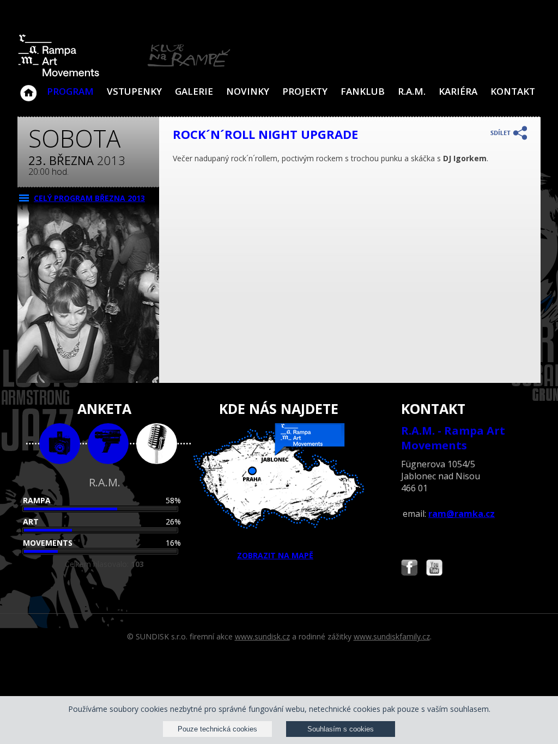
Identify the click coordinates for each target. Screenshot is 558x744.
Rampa (37, 500)
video (108, 443)
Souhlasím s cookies (340, 729)
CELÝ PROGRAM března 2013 (89, 198)
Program (70, 91)
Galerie (194, 91)
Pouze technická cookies (217, 729)
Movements (47, 543)
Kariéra (458, 91)
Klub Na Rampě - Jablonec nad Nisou (28, 87)
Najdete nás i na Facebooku (409, 568)
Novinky (247, 91)
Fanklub (363, 91)
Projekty (304, 91)
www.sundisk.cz (262, 636)
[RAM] (124, 74)
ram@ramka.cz (461, 514)
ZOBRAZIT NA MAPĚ (275, 555)
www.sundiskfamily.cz (392, 636)
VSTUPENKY (134, 91)
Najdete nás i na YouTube (434, 568)
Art (31, 521)
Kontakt (512, 91)
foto (59, 443)
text (156, 443)
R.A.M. (412, 91)
